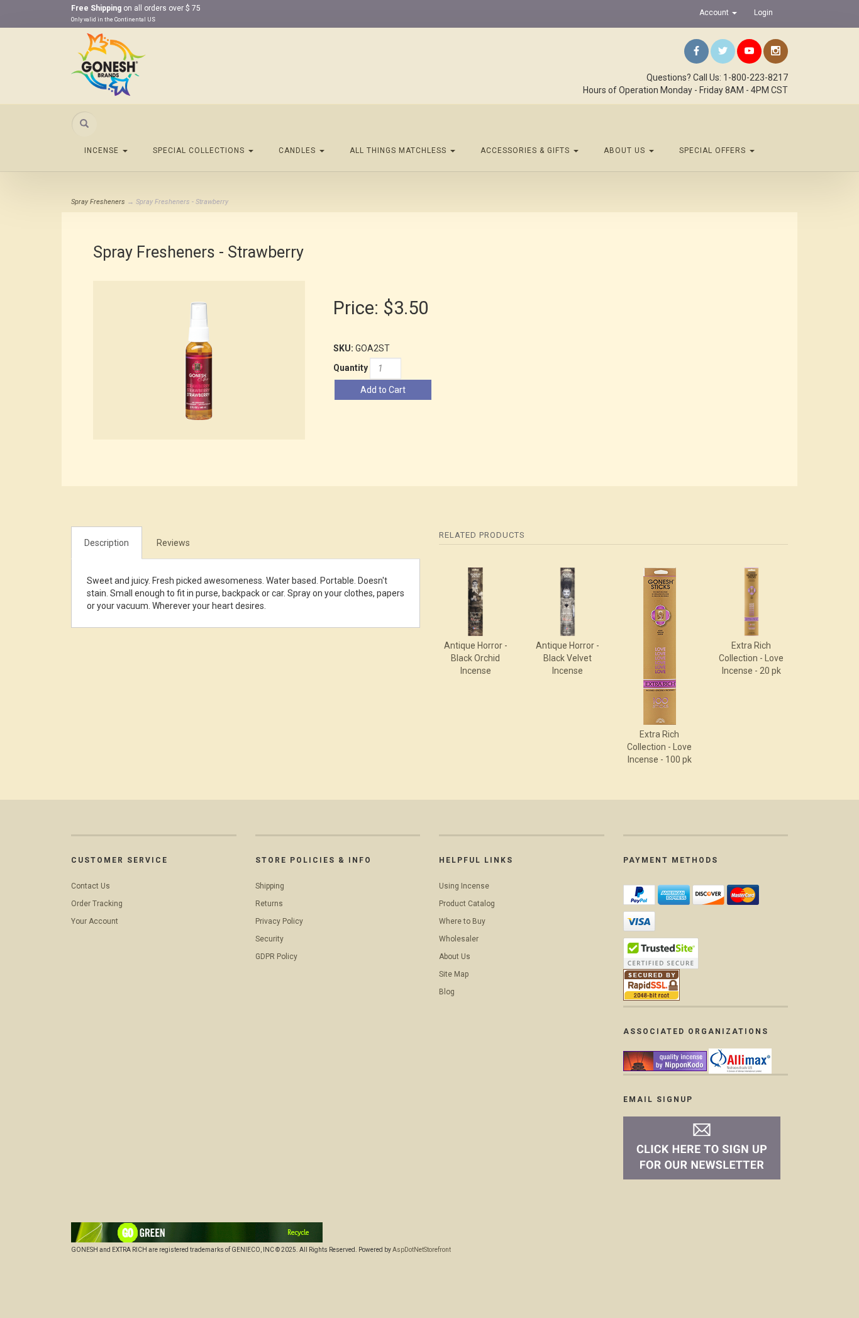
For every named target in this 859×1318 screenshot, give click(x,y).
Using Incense (464, 886)
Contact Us (90, 886)
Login (763, 12)
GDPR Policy (276, 956)
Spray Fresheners (98, 202)
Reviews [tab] (173, 543)
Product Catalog (467, 903)
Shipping (269, 886)
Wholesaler (459, 939)
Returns (269, 903)
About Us (626, 150)
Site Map (453, 974)
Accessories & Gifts (526, 150)
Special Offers (713, 150)
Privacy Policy (279, 921)
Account (715, 12)
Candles (298, 150)
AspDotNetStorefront (421, 1249)
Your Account (94, 921)
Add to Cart (383, 390)
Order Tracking (97, 903)
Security (269, 939)
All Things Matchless (399, 150)
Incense (102, 150)
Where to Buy (462, 921)
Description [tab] (106, 543)
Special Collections (200, 150)
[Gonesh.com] (184, 64)
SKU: (344, 348)
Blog (447, 991)
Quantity (350, 368)
